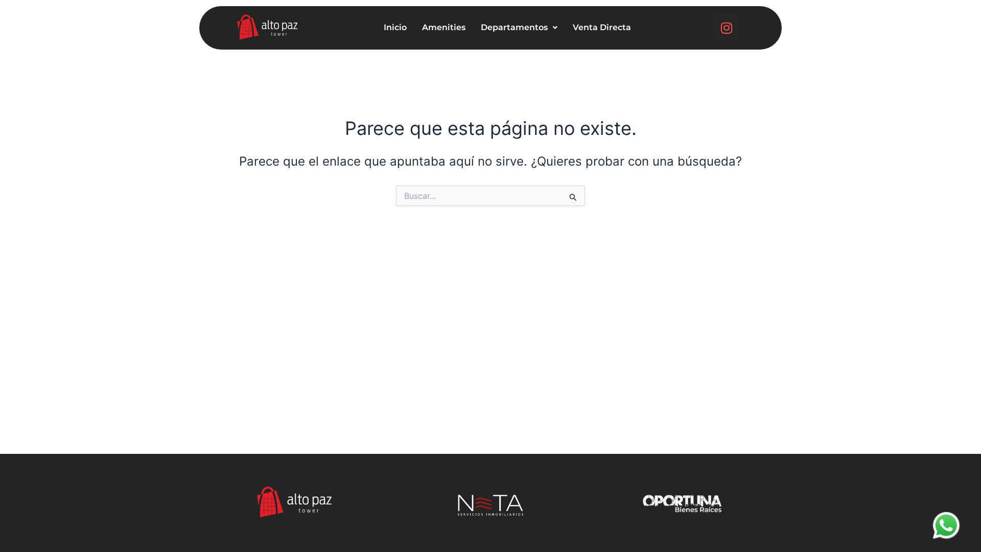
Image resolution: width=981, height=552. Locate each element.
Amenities (443, 27)
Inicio (395, 27)
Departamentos (514, 27)
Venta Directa (602, 27)
